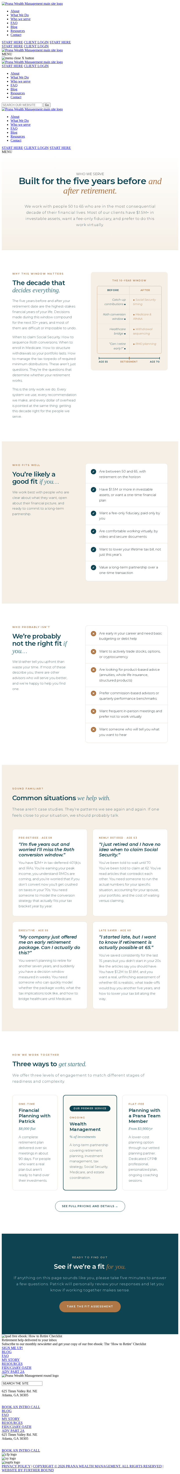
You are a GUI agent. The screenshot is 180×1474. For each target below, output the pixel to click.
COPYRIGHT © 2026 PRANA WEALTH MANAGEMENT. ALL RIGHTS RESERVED (97, 1466)
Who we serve (21, 19)
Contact (16, 35)
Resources (18, 31)
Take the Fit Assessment (90, 1306)
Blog (14, 27)
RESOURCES (12, 1364)
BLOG (7, 1352)
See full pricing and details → (90, 1206)
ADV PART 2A (13, 1371)
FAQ (14, 23)
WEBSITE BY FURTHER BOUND (28, 1470)
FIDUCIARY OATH (16, 1368)
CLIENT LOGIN (36, 42)
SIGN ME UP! (12, 1348)
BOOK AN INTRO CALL (21, 1407)
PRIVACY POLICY (16, 1466)
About (15, 11)
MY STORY (11, 1360)
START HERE (12, 42)
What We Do (20, 15)
